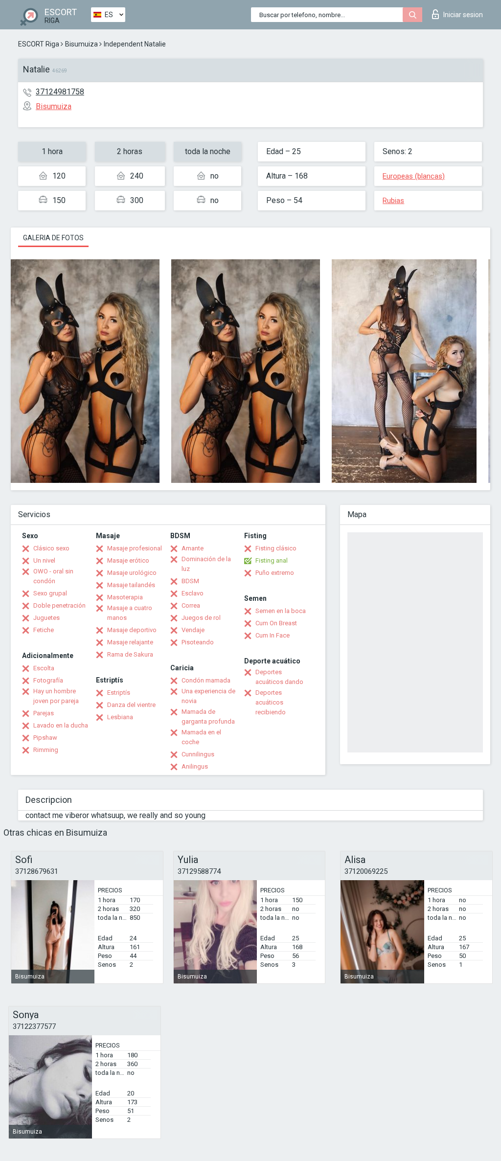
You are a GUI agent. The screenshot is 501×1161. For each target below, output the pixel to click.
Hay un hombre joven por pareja (56, 696)
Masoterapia (125, 597)
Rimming (45, 749)
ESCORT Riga (38, 44)
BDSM (190, 581)
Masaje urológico (132, 572)
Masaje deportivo (132, 630)
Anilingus (195, 766)
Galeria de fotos (53, 238)
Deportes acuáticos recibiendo (270, 702)
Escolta (43, 668)
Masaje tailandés (131, 585)
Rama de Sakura (130, 654)
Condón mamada (206, 680)
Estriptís (118, 692)
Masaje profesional (134, 548)
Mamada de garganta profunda (208, 716)
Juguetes (46, 617)
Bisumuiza (81, 44)
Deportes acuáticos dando (279, 676)
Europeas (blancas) (414, 176)
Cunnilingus (198, 754)
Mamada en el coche (201, 737)
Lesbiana (120, 717)
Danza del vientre (131, 704)
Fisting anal (271, 560)
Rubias (393, 200)
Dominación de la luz (206, 563)
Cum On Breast (276, 623)
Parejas (43, 713)
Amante (193, 548)
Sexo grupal (50, 593)
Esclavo (193, 593)
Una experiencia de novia (208, 696)
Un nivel (44, 560)
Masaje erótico (128, 560)
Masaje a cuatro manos (129, 612)
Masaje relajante (130, 642)
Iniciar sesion (463, 15)
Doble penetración (59, 605)
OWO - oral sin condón (53, 576)
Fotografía (48, 680)
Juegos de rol (201, 617)
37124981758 (60, 91)
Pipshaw (45, 737)
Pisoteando (198, 642)
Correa (191, 605)
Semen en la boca (280, 611)
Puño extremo (274, 572)
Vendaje (193, 630)
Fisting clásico (275, 548)
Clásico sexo (51, 548)
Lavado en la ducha (60, 725)
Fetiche (43, 630)
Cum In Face (272, 635)
